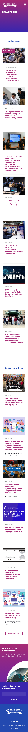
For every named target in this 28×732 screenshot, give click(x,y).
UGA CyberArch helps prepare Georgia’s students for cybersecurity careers (14, 115)
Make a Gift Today (9, 660)
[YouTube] (17, 722)
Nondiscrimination (15, 728)
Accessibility (21, 727)
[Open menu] (25, 4)
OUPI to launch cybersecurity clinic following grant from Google (13, 293)
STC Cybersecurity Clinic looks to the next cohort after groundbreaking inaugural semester (13, 338)
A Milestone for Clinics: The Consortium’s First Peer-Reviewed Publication (12, 575)
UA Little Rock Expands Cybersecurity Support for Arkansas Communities (14, 249)
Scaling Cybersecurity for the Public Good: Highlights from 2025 (14, 530)
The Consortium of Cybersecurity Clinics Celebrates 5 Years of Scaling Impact (13, 402)
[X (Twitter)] (11, 722)
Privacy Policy (15, 727)
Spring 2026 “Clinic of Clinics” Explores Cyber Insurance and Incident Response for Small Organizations (14, 446)
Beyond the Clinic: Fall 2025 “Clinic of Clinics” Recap (12, 616)
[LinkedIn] (14, 722)
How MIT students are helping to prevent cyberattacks (14, 203)
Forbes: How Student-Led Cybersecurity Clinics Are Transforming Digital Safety (11, 75)
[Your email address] (14, 694)
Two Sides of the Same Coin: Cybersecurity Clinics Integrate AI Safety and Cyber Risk (13, 489)
